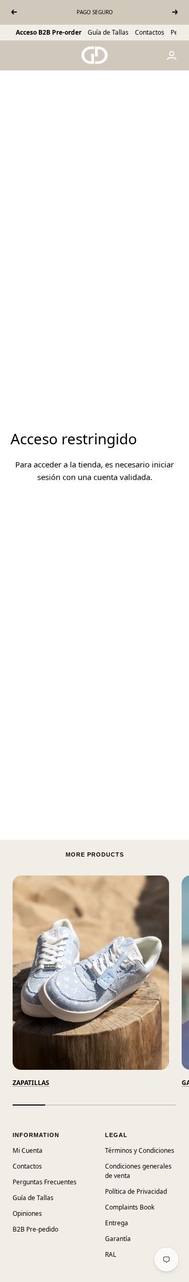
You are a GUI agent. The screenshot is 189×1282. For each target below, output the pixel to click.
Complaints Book (129, 1207)
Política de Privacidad (136, 1191)
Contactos (149, 32)
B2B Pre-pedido (35, 1229)
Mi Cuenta (28, 1150)
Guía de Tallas (108, 32)
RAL (110, 1254)
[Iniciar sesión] (171, 55)
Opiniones (27, 1213)
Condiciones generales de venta (138, 1171)
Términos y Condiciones (139, 1150)
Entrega (116, 1222)
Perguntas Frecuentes (45, 1181)
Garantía (118, 1238)
